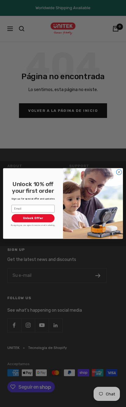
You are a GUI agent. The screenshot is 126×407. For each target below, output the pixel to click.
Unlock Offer (33, 218)
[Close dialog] (119, 172)
